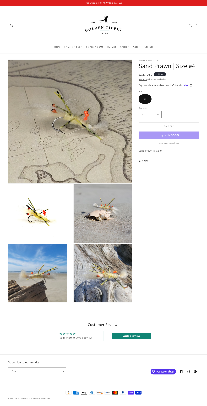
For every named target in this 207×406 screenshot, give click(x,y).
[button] (11, 25)
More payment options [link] (169, 143)
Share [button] (145, 160)
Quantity (143, 108)
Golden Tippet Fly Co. (24, 398)
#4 (148, 100)
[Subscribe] (62, 371)
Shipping (143, 79)
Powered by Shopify (41, 398)
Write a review (131, 336)
